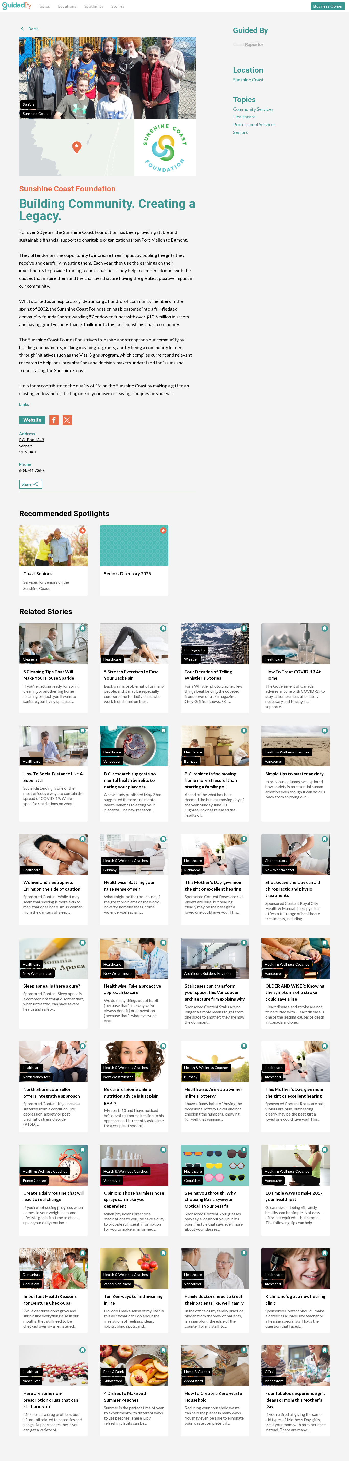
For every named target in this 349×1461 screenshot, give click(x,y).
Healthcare (244, 117)
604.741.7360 (31, 470)
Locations (67, 6)
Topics (44, 6)
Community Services (253, 109)
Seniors (29, 104)
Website (32, 420)
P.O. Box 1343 (31, 439)
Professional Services (254, 124)
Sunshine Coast (35, 113)
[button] (77, 147)
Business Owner (328, 6)
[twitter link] (67, 420)
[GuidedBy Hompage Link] (16, 6)
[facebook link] (54, 420)
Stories (117, 6)
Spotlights (93, 6)
